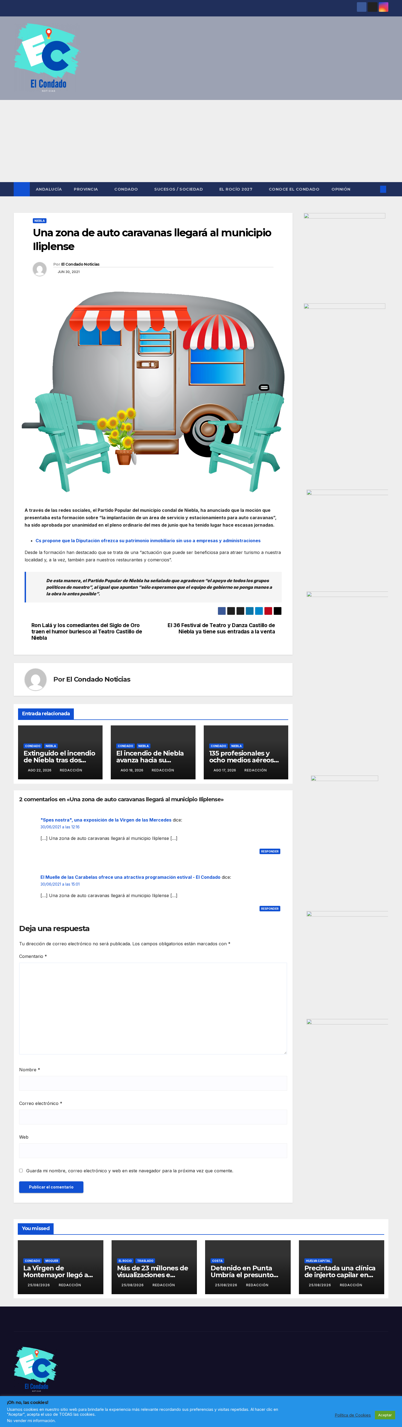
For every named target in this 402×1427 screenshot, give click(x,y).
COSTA (217, 1260)
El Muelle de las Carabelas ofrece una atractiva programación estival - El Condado (130, 877)
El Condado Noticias (80, 264)
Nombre (29, 1069)
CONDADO (126, 189)
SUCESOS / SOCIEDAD (179, 189)
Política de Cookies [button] (353, 1415)
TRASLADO (145, 1260)
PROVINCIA (86, 189)
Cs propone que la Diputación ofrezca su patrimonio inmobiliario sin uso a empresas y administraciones (148, 540)
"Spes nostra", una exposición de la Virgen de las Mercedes (105, 820)
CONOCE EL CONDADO (294, 189)
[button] (374, 189)
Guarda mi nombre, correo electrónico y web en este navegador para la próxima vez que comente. (129, 1170)
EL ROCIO (125, 1260)
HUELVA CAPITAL (318, 1260)
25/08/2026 (39, 1285)
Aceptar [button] (385, 1415)
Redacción (71, 770)
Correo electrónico (40, 1103)
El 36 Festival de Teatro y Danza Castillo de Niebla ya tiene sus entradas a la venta (221, 628)
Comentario (33, 956)
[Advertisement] (201, 141)
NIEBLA (39, 220)
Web (23, 1137)
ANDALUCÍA (49, 189)
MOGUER (51, 1260)
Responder (270, 851)
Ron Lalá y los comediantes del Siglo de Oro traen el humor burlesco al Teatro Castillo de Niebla (86, 631)
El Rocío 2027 (236, 189)
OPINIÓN (341, 189)
